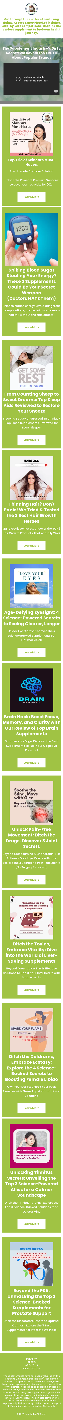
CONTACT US (31, 1368)
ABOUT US (31, 1365)
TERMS (32, 1362)
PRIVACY (31, 1359)
